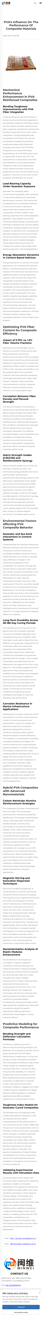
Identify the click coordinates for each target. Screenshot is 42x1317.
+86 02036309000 (13, 1285)
